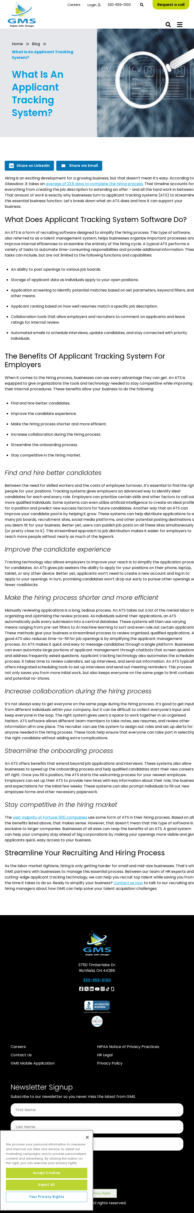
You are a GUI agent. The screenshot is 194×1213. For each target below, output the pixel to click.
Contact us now (128, 883)
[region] (46, 1170)
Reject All (46, 1185)
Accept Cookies (46, 1173)
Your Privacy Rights (97, 1193)
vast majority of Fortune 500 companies (50, 817)
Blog (36, 44)
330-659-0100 (119, 4)
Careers (73, 4)
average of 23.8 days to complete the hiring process (94, 184)
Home (17, 44)
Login (92, 5)
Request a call (171, 4)
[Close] (87, 1137)
